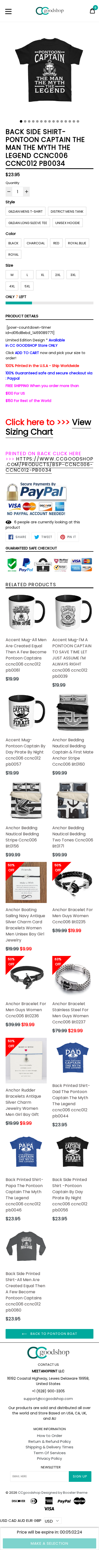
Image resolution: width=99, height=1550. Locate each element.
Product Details (22, 316)
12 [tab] (65, 121)
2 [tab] (25, 121)
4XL (12, 286)
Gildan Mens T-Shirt (25, 211)
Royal (13, 254)
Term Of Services (50, 1452)
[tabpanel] (49, 73)
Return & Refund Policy (49, 1441)
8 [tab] (49, 121)
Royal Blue (77, 243)
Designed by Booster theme (64, 1492)
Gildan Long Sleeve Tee (27, 222)
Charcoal (36, 243)
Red (56, 243)
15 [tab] (78, 121)
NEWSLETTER (51, 1467)
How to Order (49, 1435)
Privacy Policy (49, 1458)
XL (42, 274)
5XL (27, 286)
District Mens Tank (67, 211)
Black (13, 243)
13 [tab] (70, 121)
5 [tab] (37, 121)
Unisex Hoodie (67, 222)
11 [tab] (61, 121)
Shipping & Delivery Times (49, 1447)
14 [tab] (74, 121)
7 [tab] (45, 121)
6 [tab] (41, 121)
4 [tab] (33, 121)
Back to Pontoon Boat (53, 1333)
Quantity (12, 182)
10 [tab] (57, 121)
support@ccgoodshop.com (48, 1398)
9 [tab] (53, 121)
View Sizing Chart (48, 426)
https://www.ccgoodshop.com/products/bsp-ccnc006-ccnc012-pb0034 (49, 464)
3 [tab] (29, 121)
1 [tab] (21, 121)
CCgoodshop (29, 1492)
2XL (57, 274)
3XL (73, 274)
